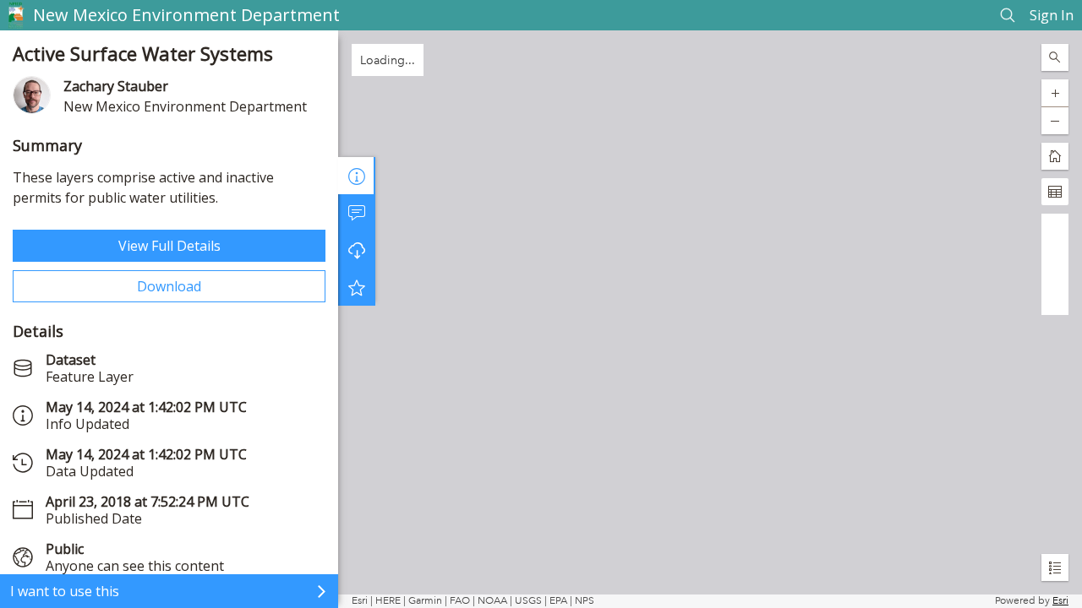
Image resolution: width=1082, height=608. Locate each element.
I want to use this (64, 591)
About (356, 175)
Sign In (1052, 15)
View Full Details (169, 245)
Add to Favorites (356, 287)
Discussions (356, 212)
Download (169, 286)
